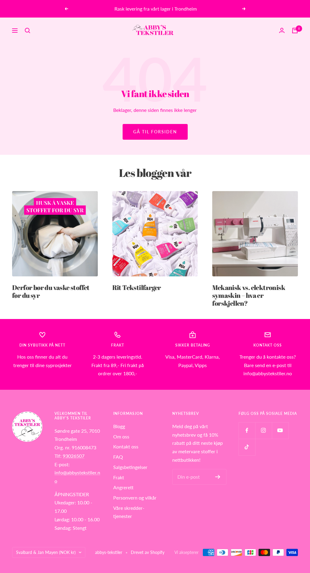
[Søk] (27, 30)
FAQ (118, 457)
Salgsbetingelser (130, 467)
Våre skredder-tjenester (128, 512)
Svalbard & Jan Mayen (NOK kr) (46, 552)
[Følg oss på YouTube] (280, 430)
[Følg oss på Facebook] (247, 430)
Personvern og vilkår (135, 497)
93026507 (73, 456)
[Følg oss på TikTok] (247, 447)
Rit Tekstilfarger (136, 287)
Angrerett (123, 487)
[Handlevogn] (295, 30)
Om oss (121, 436)
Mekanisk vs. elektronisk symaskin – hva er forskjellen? (248, 295)
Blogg (119, 426)
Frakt (118, 477)
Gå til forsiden (155, 131)
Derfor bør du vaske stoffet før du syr (51, 291)
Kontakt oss (125, 446)
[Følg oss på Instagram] (263, 430)
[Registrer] (217, 477)
